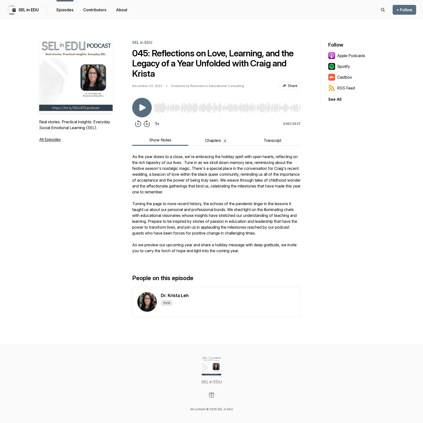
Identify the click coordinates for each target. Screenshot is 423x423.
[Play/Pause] (142, 107)
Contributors (94, 9)
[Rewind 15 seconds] (138, 123)
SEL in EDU (29, 9)
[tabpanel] (216, 206)
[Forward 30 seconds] (146, 123)
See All (334, 99)
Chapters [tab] (215, 140)
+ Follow (404, 9)
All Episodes (50, 139)
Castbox (344, 77)
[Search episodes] (383, 10)
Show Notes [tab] (160, 139)
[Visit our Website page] (211, 395)
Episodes (65, 9)
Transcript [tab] (272, 140)
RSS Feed (346, 88)
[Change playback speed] (157, 123)
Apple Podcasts (351, 55)
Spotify (343, 66)
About (121, 9)
